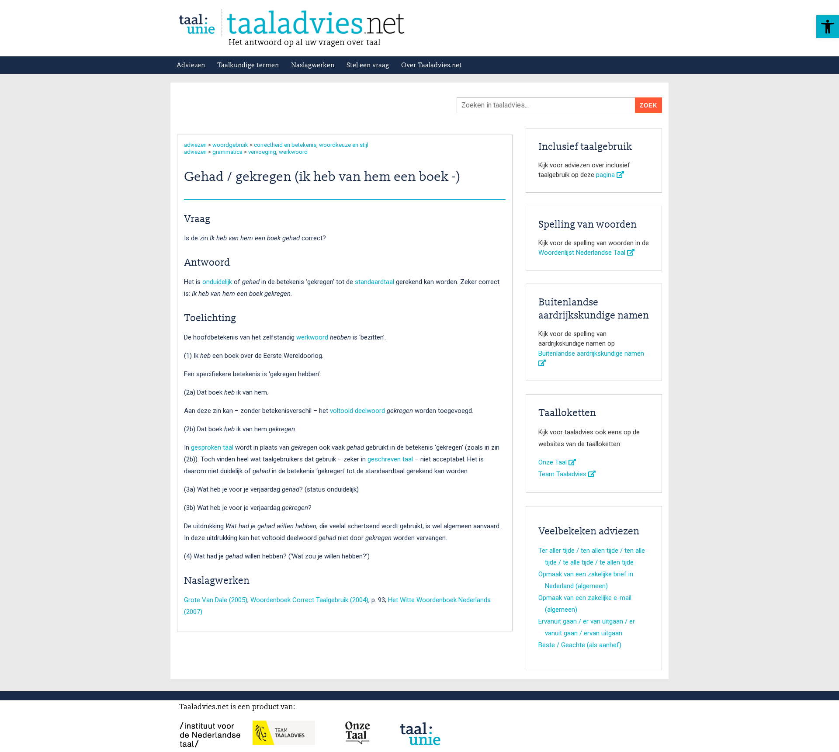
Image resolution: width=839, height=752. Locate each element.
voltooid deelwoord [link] (357, 411)
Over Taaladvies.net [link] (431, 65)
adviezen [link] (195, 145)
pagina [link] (606, 175)
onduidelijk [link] (217, 282)
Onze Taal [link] (553, 462)
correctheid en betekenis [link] (285, 145)
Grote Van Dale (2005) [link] (215, 600)
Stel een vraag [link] (368, 65)
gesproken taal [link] (212, 447)
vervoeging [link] (262, 152)
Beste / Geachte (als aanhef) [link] (579, 645)
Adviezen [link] (191, 65)
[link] (827, 26)
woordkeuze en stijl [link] (343, 145)
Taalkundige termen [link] (248, 65)
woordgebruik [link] (230, 145)
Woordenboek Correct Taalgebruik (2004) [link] (309, 600)
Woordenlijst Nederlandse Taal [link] (582, 252)
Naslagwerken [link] (312, 65)
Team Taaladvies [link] (563, 474)
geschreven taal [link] (390, 459)
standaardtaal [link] (374, 282)
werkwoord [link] (293, 152)
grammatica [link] (227, 152)
